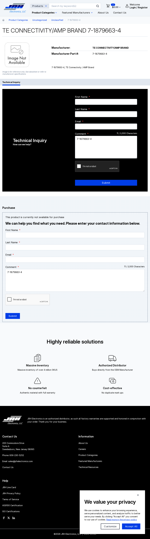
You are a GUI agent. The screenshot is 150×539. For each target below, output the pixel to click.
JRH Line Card (9, 487)
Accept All (131, 526)
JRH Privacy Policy (11, 493)
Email (78, 121)
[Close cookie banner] (138, 495)
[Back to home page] (3, 20)
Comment (80, 133)
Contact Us (7, 467)
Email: (17, 461)
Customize (110, 526)
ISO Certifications (11, 511)
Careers (82, 449)
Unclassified (57, 20)
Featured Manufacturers (90, 461)
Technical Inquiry (11, 82)
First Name (81, 96)
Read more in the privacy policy (121, 519)
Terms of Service (10, 499)
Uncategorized (39, 20)
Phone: (13, 455)
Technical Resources (88, 467)
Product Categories (18, 20)
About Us (83, 443)
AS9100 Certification (12, 505)
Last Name (81, 109)
